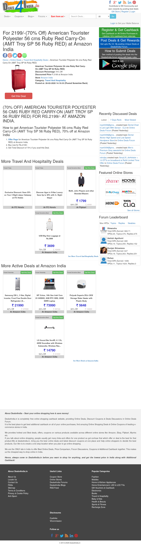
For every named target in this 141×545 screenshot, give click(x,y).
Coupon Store (56, 476)
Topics (113, 223)
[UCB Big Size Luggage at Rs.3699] (49, 225)
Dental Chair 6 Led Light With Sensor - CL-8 (119, 126)
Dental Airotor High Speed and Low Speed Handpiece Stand (117, 137)
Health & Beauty (99, 501)
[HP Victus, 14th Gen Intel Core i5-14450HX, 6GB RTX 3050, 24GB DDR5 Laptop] (49, 284)
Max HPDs (104, 223)
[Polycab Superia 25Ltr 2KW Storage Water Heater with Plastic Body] (81, 284)
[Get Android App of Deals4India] (119, 64)
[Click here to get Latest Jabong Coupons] (112, 203)
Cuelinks (53, 518)
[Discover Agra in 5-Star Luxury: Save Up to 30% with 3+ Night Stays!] (49, 180)
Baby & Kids (97, 498)
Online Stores (56, 479)
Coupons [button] (18, 16)
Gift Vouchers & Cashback (103, 487)
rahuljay (103, 157)
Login (132, 11)
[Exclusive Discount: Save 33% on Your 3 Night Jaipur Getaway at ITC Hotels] (17, 180)
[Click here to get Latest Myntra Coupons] (129, 192)
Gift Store (116, 11)
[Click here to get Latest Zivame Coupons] (112, 181)
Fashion (95, 476)
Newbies (131, 223)
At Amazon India (49, 252)
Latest (104, 119)
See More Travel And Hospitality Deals (83, 256)
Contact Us (13, 482)
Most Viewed (130, 119)
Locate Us (12, 479)
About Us (12, 476)
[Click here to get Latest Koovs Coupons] (129, 181)
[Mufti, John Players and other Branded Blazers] (81, 180)
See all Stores (133, 210)
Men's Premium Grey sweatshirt (116, 149)
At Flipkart (81, 207)
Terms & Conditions (16, 490)
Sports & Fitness (99, 504)
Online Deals (15, 60)
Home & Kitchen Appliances (104, 482)
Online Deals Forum (126, 140)
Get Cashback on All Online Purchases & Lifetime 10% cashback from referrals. (120, 33)
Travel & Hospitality (100, 496)
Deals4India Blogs (58, 485)
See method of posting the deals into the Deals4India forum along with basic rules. (119, 54)
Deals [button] (6, 16)
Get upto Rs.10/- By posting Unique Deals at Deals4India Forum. (120, 43)
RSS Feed (54, 487)
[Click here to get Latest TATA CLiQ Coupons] (129, 203)
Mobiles (95, 479)
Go (113, 16)
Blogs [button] (30, 16)
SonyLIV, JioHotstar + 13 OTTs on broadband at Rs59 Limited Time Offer (119, 160)
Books (94, 493)
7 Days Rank (115, 119)
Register (125, 11)
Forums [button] (42, 16)
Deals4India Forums (58, 482)
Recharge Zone (98, 507)
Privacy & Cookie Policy (18, 493)
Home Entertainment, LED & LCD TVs (108, 485)
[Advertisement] (119, 89)
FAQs (10, 485)
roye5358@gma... (108, 124)
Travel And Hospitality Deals (36, 60)
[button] (58, 16)
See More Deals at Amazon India (85, 361)
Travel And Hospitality (55, 80)
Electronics (96, 490)
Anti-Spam (12, 496)
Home (5, 60)
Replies (121, 223)
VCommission (56, 520)
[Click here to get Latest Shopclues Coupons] (112, 192)
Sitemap (11, 487)
